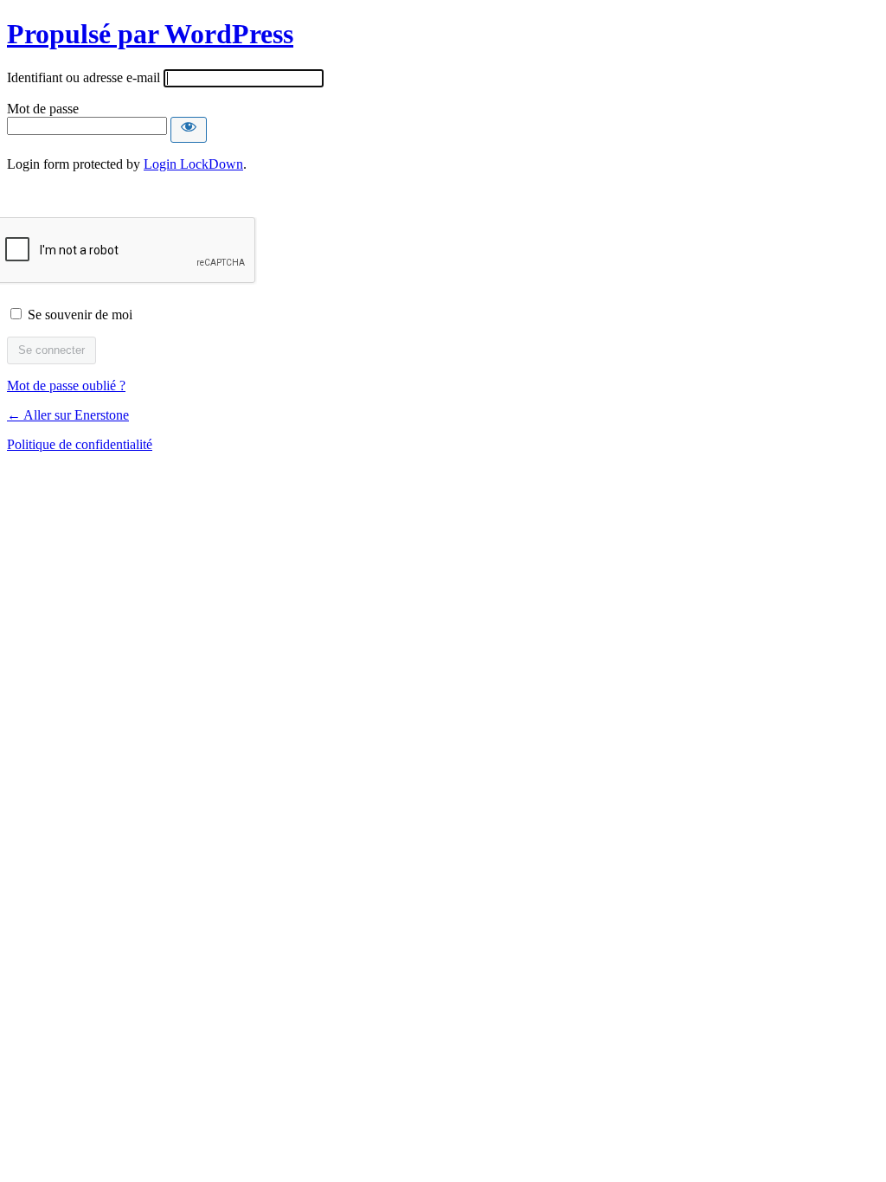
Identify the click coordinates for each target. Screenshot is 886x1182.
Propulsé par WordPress (150, 33)
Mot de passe (43, 108)
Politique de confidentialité (79, 444)
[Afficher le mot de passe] (188, 130)
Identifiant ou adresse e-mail (83, 77)
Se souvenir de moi (80, 314)
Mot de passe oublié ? (66, 385)
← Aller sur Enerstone (68, 415)
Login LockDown (193, 164)
